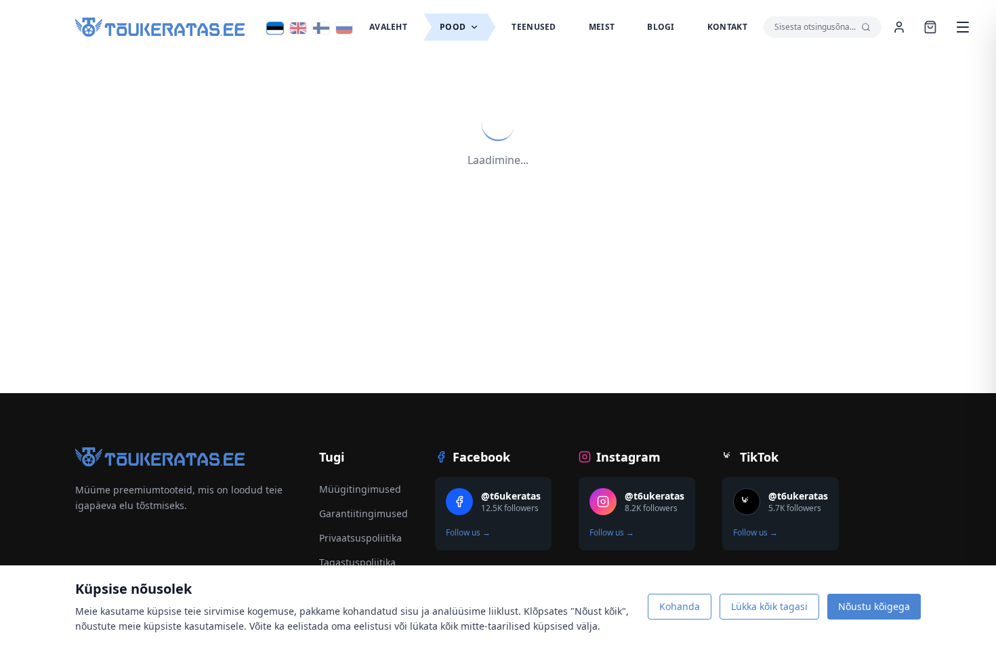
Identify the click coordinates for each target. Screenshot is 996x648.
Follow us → (468, 532)
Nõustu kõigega (874, 606)
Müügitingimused (360, 489)
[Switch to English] (298, 28)
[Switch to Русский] (344, 28)
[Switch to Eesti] (275, 28)
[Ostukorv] (930, 27)
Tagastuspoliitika (357, 562)
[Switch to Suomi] (321, 28)
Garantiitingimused (363, 513)
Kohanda (679, 606)
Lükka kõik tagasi (769, 606)
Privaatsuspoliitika (360, 537)
